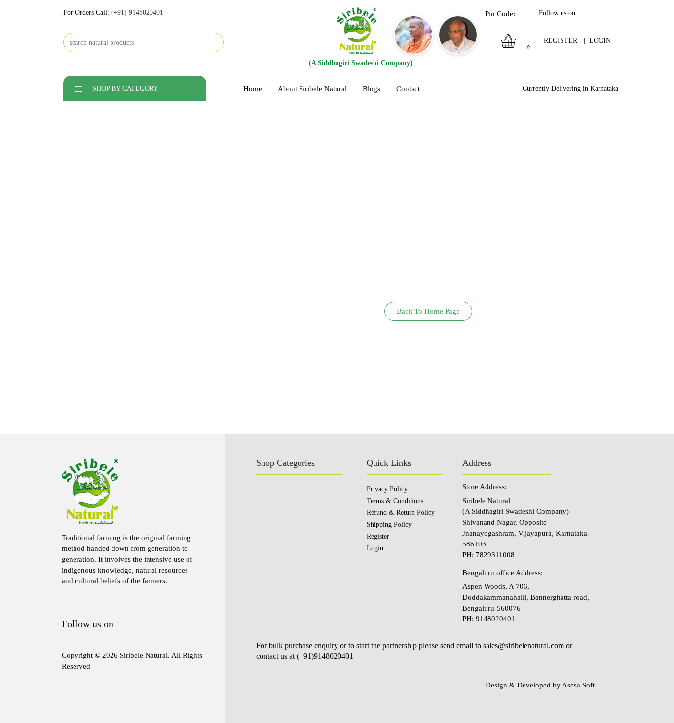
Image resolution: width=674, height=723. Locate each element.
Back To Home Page (428, 311)
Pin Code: (501, 14)
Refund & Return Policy (401, 512)
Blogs (371, 89)
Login (375, 548)
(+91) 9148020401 (137, 12)
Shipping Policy (389, 524)
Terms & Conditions (395, 501)
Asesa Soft (578, 685)
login (600, 40)
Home (252, 89)
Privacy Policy (387, 489)
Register (378, 536)
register (560, 40)
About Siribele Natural (312, 89)
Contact (408, 89)
